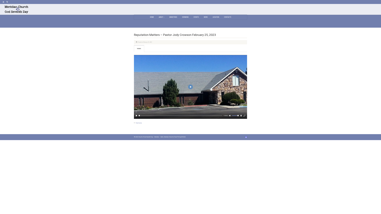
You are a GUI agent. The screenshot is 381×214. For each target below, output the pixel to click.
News (206, 17)
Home (152, 17)
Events (196, 17)
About (161, 17)
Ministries (173, 17)
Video (139, 48)
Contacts (227, 17)
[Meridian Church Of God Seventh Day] (63, 9)
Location (216, 17)
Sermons (185, 17)
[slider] (180, 116)
